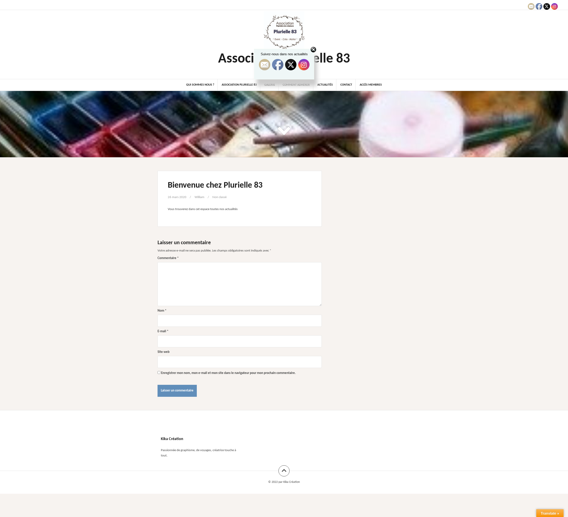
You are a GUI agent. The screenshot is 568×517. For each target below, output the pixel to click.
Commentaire (168, 258)
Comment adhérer (296, 84)
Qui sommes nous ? (200, 84)
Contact (346, 84)
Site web (164, 352)
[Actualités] (292, 4)
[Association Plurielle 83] (276, 4)
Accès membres (371, 84)
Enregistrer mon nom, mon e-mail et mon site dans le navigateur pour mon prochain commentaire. (228, 373)
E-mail (163, 331)
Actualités (325, 84)
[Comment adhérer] (286, 4)
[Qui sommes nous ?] (271, 4)
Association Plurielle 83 (239, 84)
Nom (162, 311)
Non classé (219, 197)
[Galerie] (281, 4)
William (199, 197)
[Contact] (297, 4)
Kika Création (291, 482)
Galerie (269, 84)
